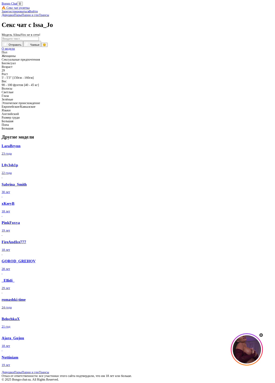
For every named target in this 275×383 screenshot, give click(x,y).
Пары (18, 15)
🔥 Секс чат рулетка (16, 7)
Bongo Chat (9, 3)
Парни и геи (30, 15)
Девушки (8, 15)
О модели (8, 48)
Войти (33, 11)
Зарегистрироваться (15, 11)
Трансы (44, 15)
